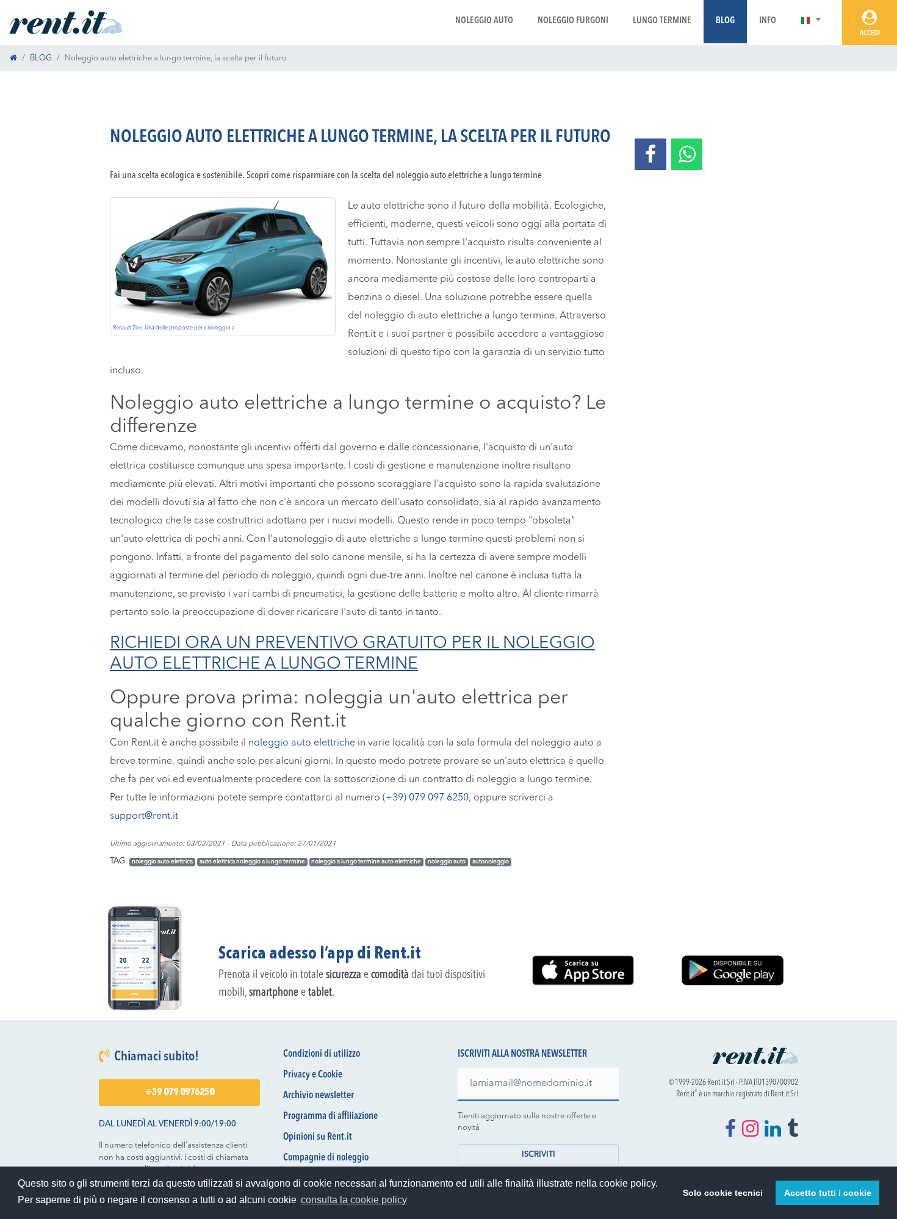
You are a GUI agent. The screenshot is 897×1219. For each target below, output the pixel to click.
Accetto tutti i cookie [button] (827, 1193)
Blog (725, 21)
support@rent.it (144, 816)
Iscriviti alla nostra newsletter (522, 1054)
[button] (810, 21)
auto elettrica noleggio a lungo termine (252, 862)
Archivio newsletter (318, 1096)
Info (767, 21)
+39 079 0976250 (179, 1093)
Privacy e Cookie (312, 1075)
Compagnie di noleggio (326, 1158)
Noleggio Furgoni (573, 21)
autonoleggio (490, 862)
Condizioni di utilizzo (321, 1054)
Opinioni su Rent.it (317, 1137)
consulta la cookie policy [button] (354, 1200)
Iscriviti (538, 1155)
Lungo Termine (662, 21)
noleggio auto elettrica (162, 862)
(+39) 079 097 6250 (426, 798)
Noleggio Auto (484, 21)
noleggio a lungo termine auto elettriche (366, 862)
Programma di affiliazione (330, 1116)
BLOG (41, 58)
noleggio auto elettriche (301, 743)
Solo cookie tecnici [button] (723, 1193)
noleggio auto (447, 862)
